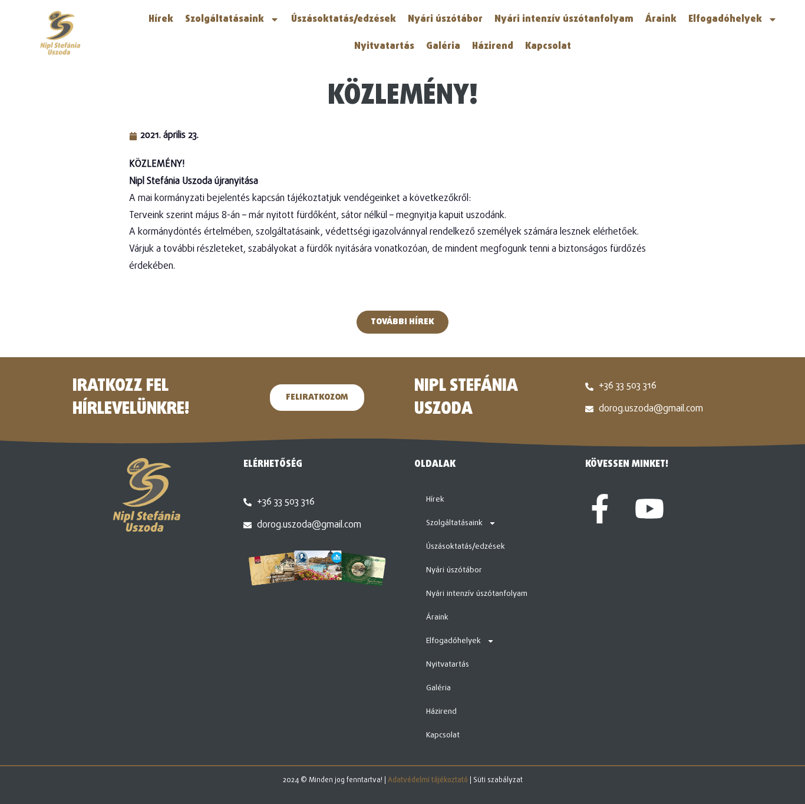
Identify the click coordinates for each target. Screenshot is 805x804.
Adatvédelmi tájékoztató (428, 780)
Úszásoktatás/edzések (343, 19)
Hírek (161, 19)
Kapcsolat (548, 46)
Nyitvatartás (384, 46)
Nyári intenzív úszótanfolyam (564, 19)
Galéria (443, 46)
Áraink (661, 19)
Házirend (492, 46)
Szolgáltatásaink (224, 19)
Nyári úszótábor (445, 19)
